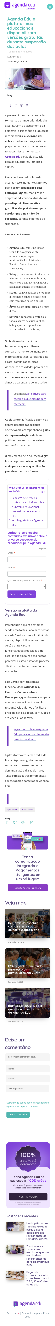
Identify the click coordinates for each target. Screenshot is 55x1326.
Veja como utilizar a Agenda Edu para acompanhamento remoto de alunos (31, 734)
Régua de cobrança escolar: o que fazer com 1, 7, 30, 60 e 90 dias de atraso (37, 1278)
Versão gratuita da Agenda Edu (27, 522)
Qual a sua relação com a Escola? (24, 581)
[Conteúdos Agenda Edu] (19, 6)
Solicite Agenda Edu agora (28, 887)
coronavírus (27, 809)
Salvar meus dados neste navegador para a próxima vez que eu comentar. (27, 1104)
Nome (11, 568)
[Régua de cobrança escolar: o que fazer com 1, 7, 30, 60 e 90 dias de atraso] (15, 1275)
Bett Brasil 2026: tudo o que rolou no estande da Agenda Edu (25, 1009)
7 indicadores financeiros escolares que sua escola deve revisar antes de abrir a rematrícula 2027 (37, 1255)
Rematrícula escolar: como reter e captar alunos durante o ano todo (23, 928)
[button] (41, 492)
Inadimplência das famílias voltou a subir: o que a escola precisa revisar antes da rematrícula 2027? (37, 1231)
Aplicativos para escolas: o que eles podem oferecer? (30, 399)
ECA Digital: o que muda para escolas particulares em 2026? (25, 969)
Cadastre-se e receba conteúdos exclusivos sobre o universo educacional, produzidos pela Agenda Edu (28, 507)
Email (11, 553)
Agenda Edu (14, 57)
